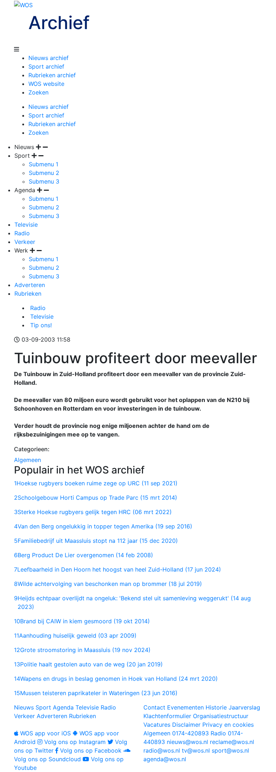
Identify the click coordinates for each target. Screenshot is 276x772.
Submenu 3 (44, 181)
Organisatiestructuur (220, 716)
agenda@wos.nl (164, 759)
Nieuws (24, 707)
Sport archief (46, 66)
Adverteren (29, 284)
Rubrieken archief (52, 75)
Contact (154, 707)
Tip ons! (40, 325)
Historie (216, 707)
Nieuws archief (48, 57)
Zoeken (38, 92)
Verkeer (24, 241)
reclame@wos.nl (232, 741)
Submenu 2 (44, 172)
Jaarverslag (244, 707)
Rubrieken (27, 293)
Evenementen (185, 707)
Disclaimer (186, 724)
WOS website (46, 83)
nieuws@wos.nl (187, 741)
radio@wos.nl (161, 750)
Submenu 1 (43, 164)
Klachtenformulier (167, 716)
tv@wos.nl (196, 750)
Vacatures (156, 724)
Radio (22, 233)
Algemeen (27, 459)
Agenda (63, 707)
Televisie (26, 224)
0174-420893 (176, 733)
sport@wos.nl (230, 750)
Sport (43, 707)
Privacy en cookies (228, 724)
